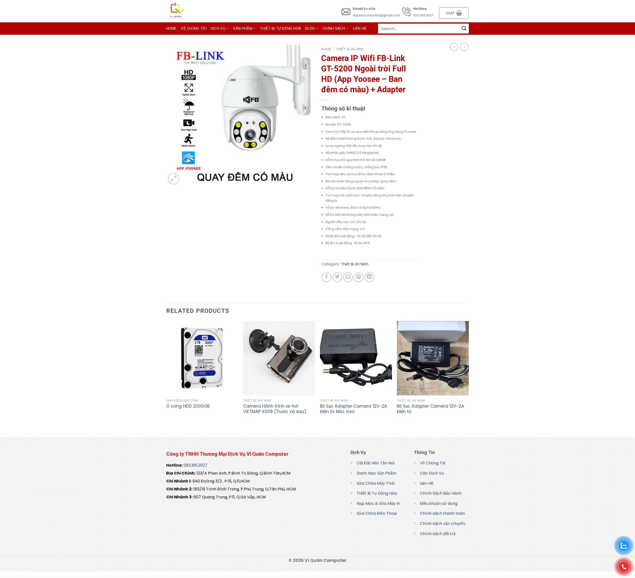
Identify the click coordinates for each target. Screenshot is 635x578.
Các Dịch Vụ (432, 473)
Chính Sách (334, 28)
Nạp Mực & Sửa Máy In (378, 503)
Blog (310, 28)
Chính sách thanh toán (442, 513)
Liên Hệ (426, 483)
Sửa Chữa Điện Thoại (377, 513)
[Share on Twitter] (337, 277)
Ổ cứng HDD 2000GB (188, 406)
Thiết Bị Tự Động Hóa (377, 493)
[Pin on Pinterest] (358, 277)
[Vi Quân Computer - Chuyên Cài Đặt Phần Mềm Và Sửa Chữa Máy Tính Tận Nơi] (191, 11)
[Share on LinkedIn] (369, 277)
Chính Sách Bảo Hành (441, 493)
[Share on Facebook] (326, 277)
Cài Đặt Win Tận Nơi (375, 463)
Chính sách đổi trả (437, 534)
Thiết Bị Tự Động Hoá (280, 28)
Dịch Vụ (218, 28)
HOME (171, 28)
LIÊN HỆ (360, 28)
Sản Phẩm (242, 28)
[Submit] (464, 28)
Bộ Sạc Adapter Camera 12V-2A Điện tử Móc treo (353, 409)
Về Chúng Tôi (193, 28)
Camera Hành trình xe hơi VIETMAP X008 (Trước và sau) (274, 409)
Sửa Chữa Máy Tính (376, 483)
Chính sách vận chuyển (442, 523)
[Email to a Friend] (348, 277)
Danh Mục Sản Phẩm (376, 473)
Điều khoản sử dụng (438, 503)
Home (326, 49)
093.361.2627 (423, 15)
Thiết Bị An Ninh (350, 49)
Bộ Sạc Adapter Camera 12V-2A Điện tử (430, 409)
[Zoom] (173, 178)
